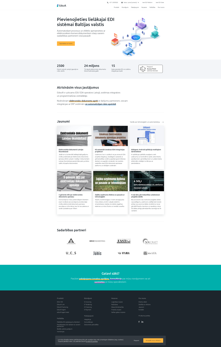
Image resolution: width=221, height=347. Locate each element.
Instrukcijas (60, 331)
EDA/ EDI (60, 302)
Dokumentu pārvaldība (91, 324)
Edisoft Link (60, 304)
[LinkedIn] (142, 322)
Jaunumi (141, 307)
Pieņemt (136, 340)
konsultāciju (116, 278)
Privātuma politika (144, 316)
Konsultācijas (88, 322)
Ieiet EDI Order (160, 2)
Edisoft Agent (61, 310)
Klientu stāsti (143, 302)
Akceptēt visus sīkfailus (153, 340)
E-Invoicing (87, 302)
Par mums (161, 7)
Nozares (144, 7)
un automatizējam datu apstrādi (100, 104)
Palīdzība (152, 7)
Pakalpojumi (135, 7)
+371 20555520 (113, 2)
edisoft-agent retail (63, 312)
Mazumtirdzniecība (117, 307)
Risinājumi (125, 7)
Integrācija (87, 319)
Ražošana (114, 304)
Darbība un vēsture (144, 304)
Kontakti (141, 310)
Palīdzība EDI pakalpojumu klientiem (68, 322)
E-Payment (87, 310)
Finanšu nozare (116, 310)
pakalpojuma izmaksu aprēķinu (94, 278)
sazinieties (99, 282)
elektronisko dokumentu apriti (83, 101)
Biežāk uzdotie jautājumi (64, 329)
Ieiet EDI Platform (147, 2)
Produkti (116, 7)
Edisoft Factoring (62, 307)
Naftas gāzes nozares (118, 312)
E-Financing (88, 307)
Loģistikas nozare (117, 302)
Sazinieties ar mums (65, 43)
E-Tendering (88, 304)
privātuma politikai (92, 341)
